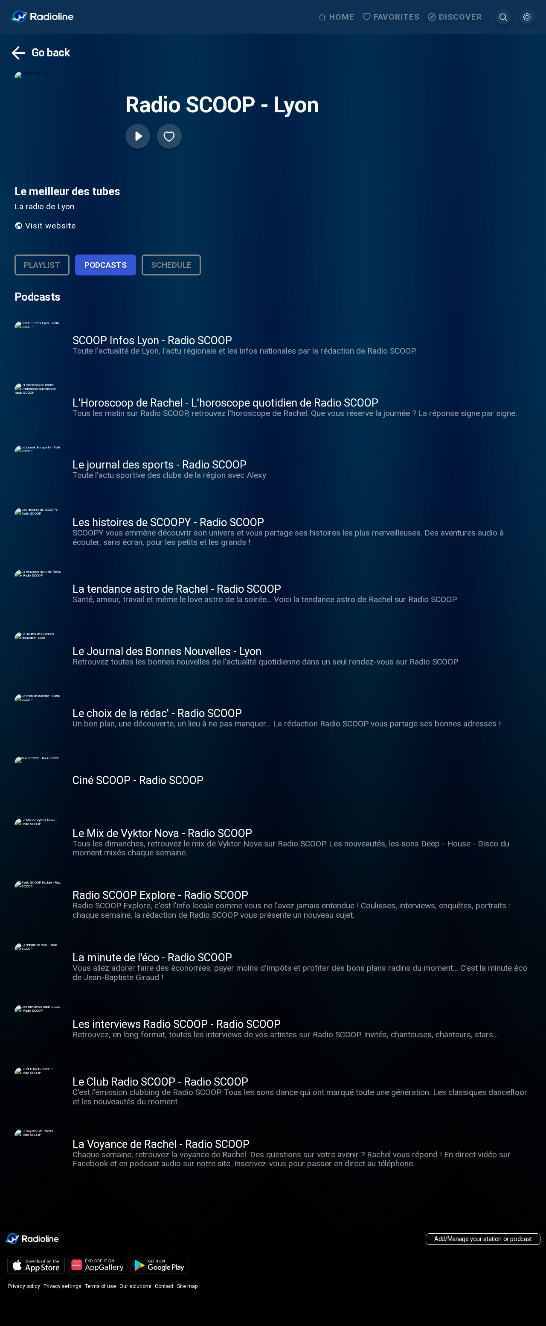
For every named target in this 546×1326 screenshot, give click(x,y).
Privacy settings (62, 1286)
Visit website (50, 226)
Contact (164, 1286)
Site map (187, 1286)
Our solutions (135, 1286)
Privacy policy (24, 1286)
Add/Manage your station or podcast (483, 1239)
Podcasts (105, 265)
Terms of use (100, 1286)
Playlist (42, 265)
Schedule (171, 265)
